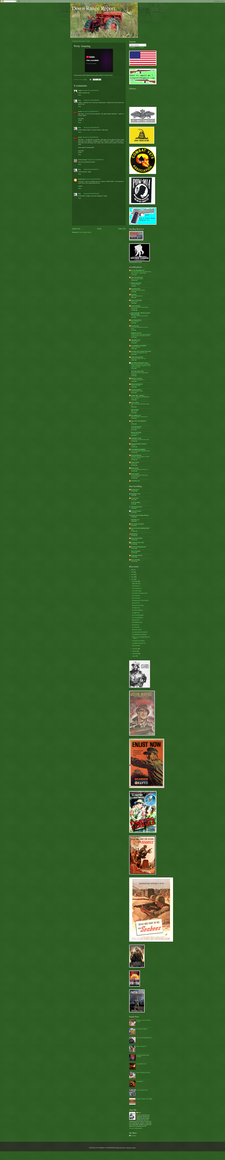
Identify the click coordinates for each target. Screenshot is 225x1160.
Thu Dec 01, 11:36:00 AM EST (91, 90)
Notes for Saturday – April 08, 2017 (139, 416)
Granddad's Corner (136, 438)
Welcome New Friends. (138, 605)
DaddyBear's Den (135, 494)
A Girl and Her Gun (136, 426)
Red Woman (134, 534)
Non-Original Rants (136, 320)
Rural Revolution (135, 288)
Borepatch (134, 294)
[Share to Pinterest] (100, 79)
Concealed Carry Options (138, 640)
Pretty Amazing (136, 645)
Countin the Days (135, 306)
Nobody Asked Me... (136, 283)
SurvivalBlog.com (136, 415)
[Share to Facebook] (98, 79)
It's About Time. (136, 607)
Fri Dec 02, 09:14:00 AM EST (91, 169)
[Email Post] (90, 79)
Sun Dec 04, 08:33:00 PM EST (91, 193)
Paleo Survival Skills (136, 538)
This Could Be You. (137, 588)
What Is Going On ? (141, 1046)
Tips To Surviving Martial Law (143, 1037)
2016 (132, 569)
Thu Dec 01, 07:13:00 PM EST (90, 137)
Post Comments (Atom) (85, 232)
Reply (79, 95)
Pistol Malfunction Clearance (139, 634)
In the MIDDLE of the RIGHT (138, 345)
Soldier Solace (135, 462)
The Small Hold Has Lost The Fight (139, 315)
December (135, 581)
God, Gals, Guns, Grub (137, 371)
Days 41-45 (134, 463)
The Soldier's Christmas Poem (139, 593)
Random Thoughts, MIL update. (144, 1099)
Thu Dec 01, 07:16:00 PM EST (96, 159)
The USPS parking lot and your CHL (139, 469)
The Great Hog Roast (137, 617)
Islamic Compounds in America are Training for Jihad (139, 476)
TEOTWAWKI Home (137, 622)
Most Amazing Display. (138, 615)
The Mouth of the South (137, 542)
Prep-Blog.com (135, 519)
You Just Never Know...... (142, 1090)
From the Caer (135, 326)
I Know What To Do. (141, 1064)
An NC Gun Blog (135, 502)
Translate (141, 47)
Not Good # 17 (135, 624)
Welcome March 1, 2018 (137, 391)
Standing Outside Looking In (139, 444)
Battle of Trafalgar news (136, 296)
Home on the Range (136, 300)
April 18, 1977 (134, 411)
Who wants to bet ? (137, 629)
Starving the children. (141, 1029)
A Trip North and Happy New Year (139, 352)
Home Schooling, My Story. (143, 1072)
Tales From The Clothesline (138, 421)
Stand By (133, 445)
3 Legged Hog (135, 612)
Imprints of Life (134, 301)
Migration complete (135, 347)
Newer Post (76, 229)
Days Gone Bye (136, 598)
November (135, 648)
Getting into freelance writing (138, 290)
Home (99, 229)
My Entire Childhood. (137, 610)
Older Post (122, 229)
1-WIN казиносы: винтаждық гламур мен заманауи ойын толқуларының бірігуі (141, 335)
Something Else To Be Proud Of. (140, 600)
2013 (132, 574)
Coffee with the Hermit (137, 357)
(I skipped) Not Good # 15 (138, 643)
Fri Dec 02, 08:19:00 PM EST (93, 179)
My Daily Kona (135, 489)
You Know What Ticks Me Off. (139, 632)
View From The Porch (137, 277)
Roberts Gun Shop (136, 432)
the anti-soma (134, 498)
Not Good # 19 (135, 603)
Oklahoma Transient (136, 378)
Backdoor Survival (136, 333)
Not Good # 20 (135, 586)
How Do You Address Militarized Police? (140, 451)
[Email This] (93, 79)
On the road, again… (136, 284)
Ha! (132, 422)
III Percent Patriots (136, 511)
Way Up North (135, 409)
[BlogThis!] (95, 79)
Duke (79, 100)
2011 (132, 579)
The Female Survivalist (137, 524)
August (134, 656)
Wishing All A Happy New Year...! (138, 358)
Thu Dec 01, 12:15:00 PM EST (91, 100)
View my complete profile (135, 1128)
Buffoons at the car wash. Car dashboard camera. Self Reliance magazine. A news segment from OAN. (140, 366)
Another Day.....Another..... (138, 395)
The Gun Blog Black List (137, 270)
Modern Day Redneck (137, 384)
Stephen (80, 90)
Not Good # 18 (135, 620)
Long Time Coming (135, 385)
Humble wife (81, 179)
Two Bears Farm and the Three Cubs (141, 351)
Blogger (134, 1147)
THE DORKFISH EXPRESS (138, 449)
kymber (80, 111)
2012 (132, 577)
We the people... (135, 473)
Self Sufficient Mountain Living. (139, 363)
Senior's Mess (135, 402)
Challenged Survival (136, 555)
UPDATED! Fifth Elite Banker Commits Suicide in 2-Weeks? (140, 457)
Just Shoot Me (135, 627)
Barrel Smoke (134, 468)
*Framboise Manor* (136, 389)
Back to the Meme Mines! (137, 278)
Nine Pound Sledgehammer (138, 547)
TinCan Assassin (82, 159)
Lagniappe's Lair (135, 340)
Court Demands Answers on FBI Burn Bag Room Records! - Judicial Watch (141, 272)
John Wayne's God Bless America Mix (140, 439)
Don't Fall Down (136, 595)
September (135, 653)
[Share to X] (97, 79)
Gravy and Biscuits (136, 455)
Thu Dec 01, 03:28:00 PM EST (91, 127)
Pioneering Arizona (136, 506)
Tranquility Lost (135, 480)
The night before (135, 433)
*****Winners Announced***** (138, 379)
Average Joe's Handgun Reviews (140, 515)
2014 (132, 572)
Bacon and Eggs (135, 559)
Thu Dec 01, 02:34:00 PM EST (90, 111)
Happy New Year (136, 583)
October (134, 651)
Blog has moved (135, 321)
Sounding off (139, 1081)
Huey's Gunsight (135, 551)
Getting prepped (135, 341)
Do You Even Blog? (135, 428)
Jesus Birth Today (136, 590)
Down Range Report (93, 8)
